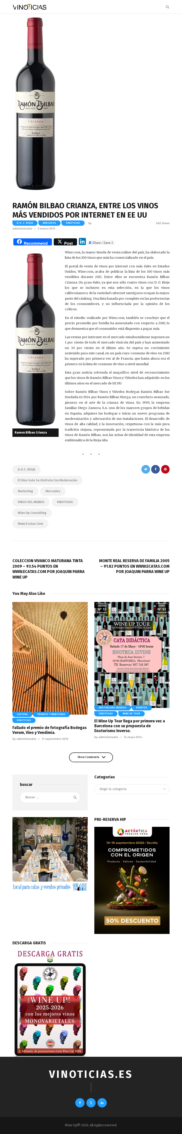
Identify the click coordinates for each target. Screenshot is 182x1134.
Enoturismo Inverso (113, 707)
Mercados (53, 491)
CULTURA (22, 714)
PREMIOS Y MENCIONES (51, 714)
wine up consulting (32, 513)
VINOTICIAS (65, 502)
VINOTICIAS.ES (91, 1074)
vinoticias (73, 223)
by (24, 739)
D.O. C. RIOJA (25, 223)
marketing (25, 491)
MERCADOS (49, 223)
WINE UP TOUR (131, 713)
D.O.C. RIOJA (26, 469)
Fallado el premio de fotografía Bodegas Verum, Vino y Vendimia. (49, 730)
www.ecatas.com (30, 524)
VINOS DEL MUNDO (31, 502)
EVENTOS (141, 707)
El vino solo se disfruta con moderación (47, 480)
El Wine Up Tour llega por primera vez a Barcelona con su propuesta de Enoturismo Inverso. (129, 726)
